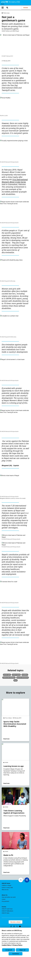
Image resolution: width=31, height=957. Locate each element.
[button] (26, 880)
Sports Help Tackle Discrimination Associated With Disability (14, 724)
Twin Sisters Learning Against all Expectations (13, 812)
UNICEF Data (5, 913)
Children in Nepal (6, 885)
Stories (4, 907)
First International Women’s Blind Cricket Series (15, 180)
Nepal (15, 680)
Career (3, 899)
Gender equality (16, 674)
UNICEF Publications (7, 911)
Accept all (9, 950)
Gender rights (7, 674)
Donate (25, 7)
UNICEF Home (6, 883)
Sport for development (22, 677)
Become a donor (16, 922)
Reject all (22, 950)
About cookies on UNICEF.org (12, 930)
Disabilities (25, 674)
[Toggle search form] (7, 7)
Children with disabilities (9, 677)
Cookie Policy (6, 945)
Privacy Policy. (17, 945)
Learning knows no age (13, 766)
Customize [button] (15, 953)
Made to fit (8, 855)
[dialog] (15, 942)
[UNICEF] (10, 2)
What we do (5, 889)
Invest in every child (7, 887)
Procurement (5, 901)
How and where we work (9, 897)
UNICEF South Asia (7, 909)
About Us (4, 895)
